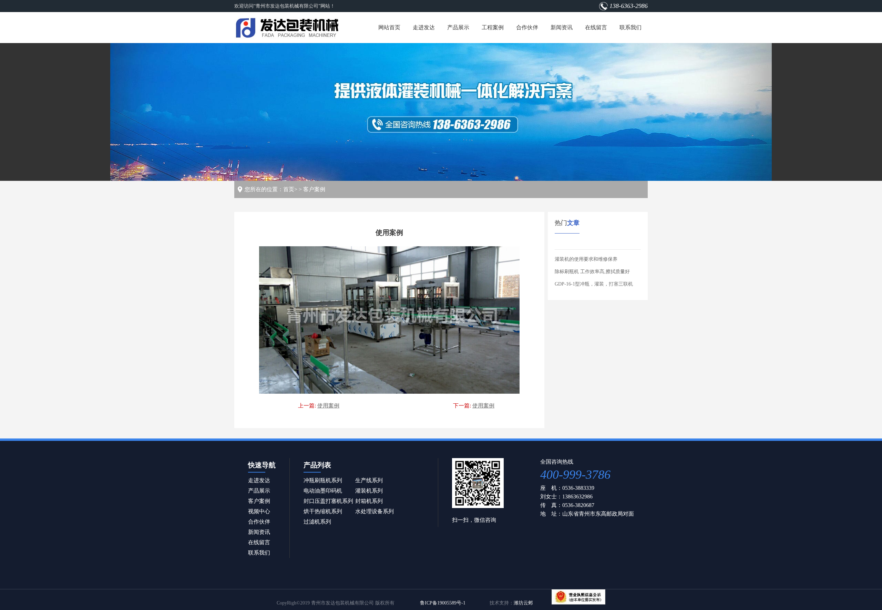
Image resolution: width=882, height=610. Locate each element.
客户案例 (314, 189)
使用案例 (328, 406)
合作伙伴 (527, 27)
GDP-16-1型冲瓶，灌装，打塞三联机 (594, 284)
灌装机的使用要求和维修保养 (586, 259)
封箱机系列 (369, 501)
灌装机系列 (369, 491)
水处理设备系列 (374, 511)
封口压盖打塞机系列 (328, 501)
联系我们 (630, 27)
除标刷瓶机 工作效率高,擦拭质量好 (592, 271)
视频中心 (259, 511)
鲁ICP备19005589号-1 (442, 603)
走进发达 (424, 27)
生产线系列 (369, 480)
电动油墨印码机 (323, 491)
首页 (288, 189)
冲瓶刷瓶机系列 (323, 480)
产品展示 (458, 27)
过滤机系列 (317, 522)
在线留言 (596, 27)
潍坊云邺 (523, 603)
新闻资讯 (562, 27)
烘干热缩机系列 (323, 511)
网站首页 (389, 27)
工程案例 (493, 27)
